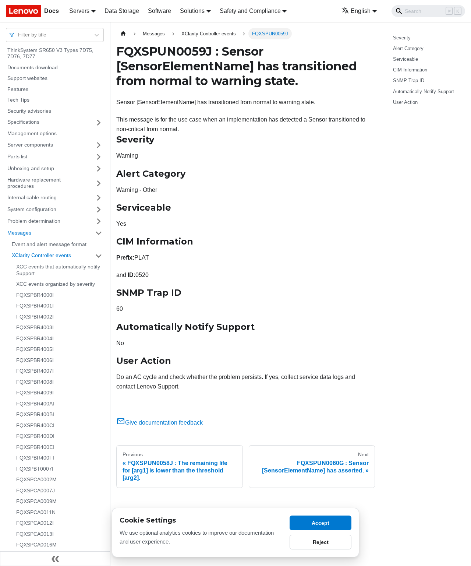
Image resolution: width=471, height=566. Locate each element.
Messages (19, 233)
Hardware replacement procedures (34, 183)
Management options (32, 134)
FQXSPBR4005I (35, 349)
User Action (405, 102)
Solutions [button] (192, 11)
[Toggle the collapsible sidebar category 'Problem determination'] (99, 221)
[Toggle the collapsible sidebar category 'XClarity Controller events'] (99, 256)
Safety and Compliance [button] (250, 11)
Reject (321, 542)
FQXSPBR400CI (35, 425)
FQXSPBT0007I (34, 469)
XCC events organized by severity (55, 284)
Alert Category (408, 48)
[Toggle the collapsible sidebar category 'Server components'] (99, 145)
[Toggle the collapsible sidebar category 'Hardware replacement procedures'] (99, 183)
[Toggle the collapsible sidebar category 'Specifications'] (99, 123)
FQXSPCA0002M (36, 480)
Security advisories (29, 111)
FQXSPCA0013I (35, 534)
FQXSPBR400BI (35, 415)
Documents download (32, 67)
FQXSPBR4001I (35, 306)
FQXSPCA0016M (36, 545)
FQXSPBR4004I (35, 338)
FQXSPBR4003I (35, 328)
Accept (320, 523)
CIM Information (410, 70)
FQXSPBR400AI (35, 404)
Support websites (27, 78)
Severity (402, 38)
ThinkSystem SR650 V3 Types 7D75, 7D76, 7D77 (50, 53)
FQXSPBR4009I (35, 393)
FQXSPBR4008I (35, 382)
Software (159, 11)
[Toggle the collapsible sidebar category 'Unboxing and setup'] (99, 169)
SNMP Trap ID (408, 80)
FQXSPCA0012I (35, 523)
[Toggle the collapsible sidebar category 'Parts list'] (99, 157)
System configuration (31, 209)
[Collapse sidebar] (55, 558)
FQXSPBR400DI (35, 436)
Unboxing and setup (30, 168)
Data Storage (122, 11)
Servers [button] (79, 11)
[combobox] (19, 35)
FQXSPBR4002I (35, 317)
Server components (30, 145)
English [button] (361, 11)
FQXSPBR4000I (35, 295)
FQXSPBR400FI (35, 458)
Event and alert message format (49, 244)
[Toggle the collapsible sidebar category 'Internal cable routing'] (99, 198)
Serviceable (405, 59)
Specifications (23, 122)
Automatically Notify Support (423, 91)
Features (17, 89)
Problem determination (33, 221)
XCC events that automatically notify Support (58, 270)
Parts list (17, 156)
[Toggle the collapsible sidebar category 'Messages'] (99, 233)
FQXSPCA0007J (35, 490)
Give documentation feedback (164, 422)
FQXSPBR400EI (35, 447)
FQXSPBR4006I (35, 360)
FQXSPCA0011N (36, 512)
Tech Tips (18, 100)
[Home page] (123, 33)
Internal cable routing (32, 197)
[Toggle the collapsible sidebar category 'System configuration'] (99, 209)
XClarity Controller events (41, 256)
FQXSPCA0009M (36, 502)
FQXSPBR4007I (35, 371)
